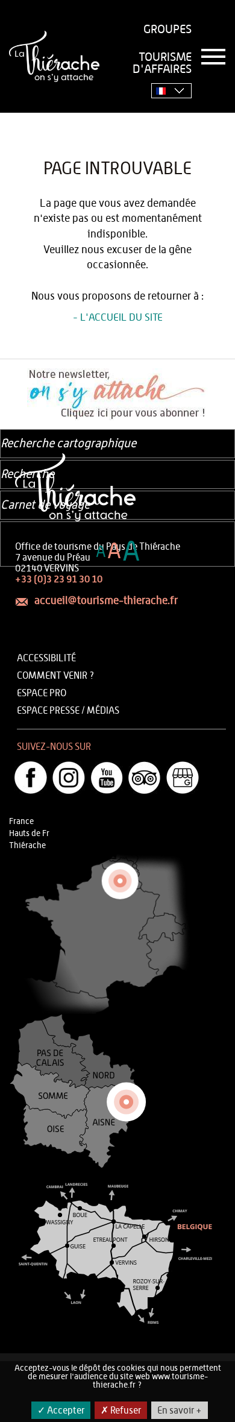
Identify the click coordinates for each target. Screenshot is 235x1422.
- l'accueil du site (118, 317)
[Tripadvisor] (144, 777)
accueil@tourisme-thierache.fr (106, 601)
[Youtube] (106, 777)
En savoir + (179, 1410)
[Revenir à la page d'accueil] (54, 56)
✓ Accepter (60, 1410)
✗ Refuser (121, 1410)
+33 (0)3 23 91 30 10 (58, 579)
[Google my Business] (182, 777)
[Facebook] (30, 777)
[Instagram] (68, 777)
